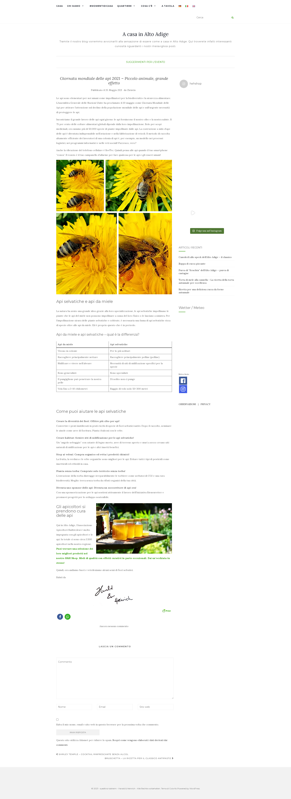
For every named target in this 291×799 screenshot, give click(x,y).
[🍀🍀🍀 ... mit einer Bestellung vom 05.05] (220, 104)
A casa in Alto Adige (146, 34)
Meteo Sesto (184, 374)
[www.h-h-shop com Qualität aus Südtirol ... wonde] (220, 213)
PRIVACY (206, 404)
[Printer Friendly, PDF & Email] (166, 610)
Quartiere (124, 6)
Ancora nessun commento (114, 626)
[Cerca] (232, 17)
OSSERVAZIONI (187, 404)
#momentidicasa (101, 6)
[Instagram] (183, 389)
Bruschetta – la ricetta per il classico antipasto (138, 758)
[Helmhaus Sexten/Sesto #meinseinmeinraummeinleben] (220, 131)
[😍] (193, 158)
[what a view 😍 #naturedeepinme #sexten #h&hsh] (193, 131)
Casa (59, 6)
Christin (131, 90)
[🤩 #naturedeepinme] (193, 185)
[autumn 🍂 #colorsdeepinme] (220, 158)
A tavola (168, 6)
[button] (60, 617)
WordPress (194, 788)
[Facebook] (183, 381)
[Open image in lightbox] (80, 185)
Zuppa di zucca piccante (192, 263)
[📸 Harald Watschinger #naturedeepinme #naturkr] (193, 104)
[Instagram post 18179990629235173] (193, 213)
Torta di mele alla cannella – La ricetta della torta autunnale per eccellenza (206, 281)
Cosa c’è (146, 6)
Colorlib (173, 788)
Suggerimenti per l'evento (145, 62)
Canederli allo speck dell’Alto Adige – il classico (205, 257)
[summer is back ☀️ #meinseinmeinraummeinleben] (220, 185)
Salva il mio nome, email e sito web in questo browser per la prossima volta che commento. (107, 724)
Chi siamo (73, 6)
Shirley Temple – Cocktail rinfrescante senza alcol (93, 754)
